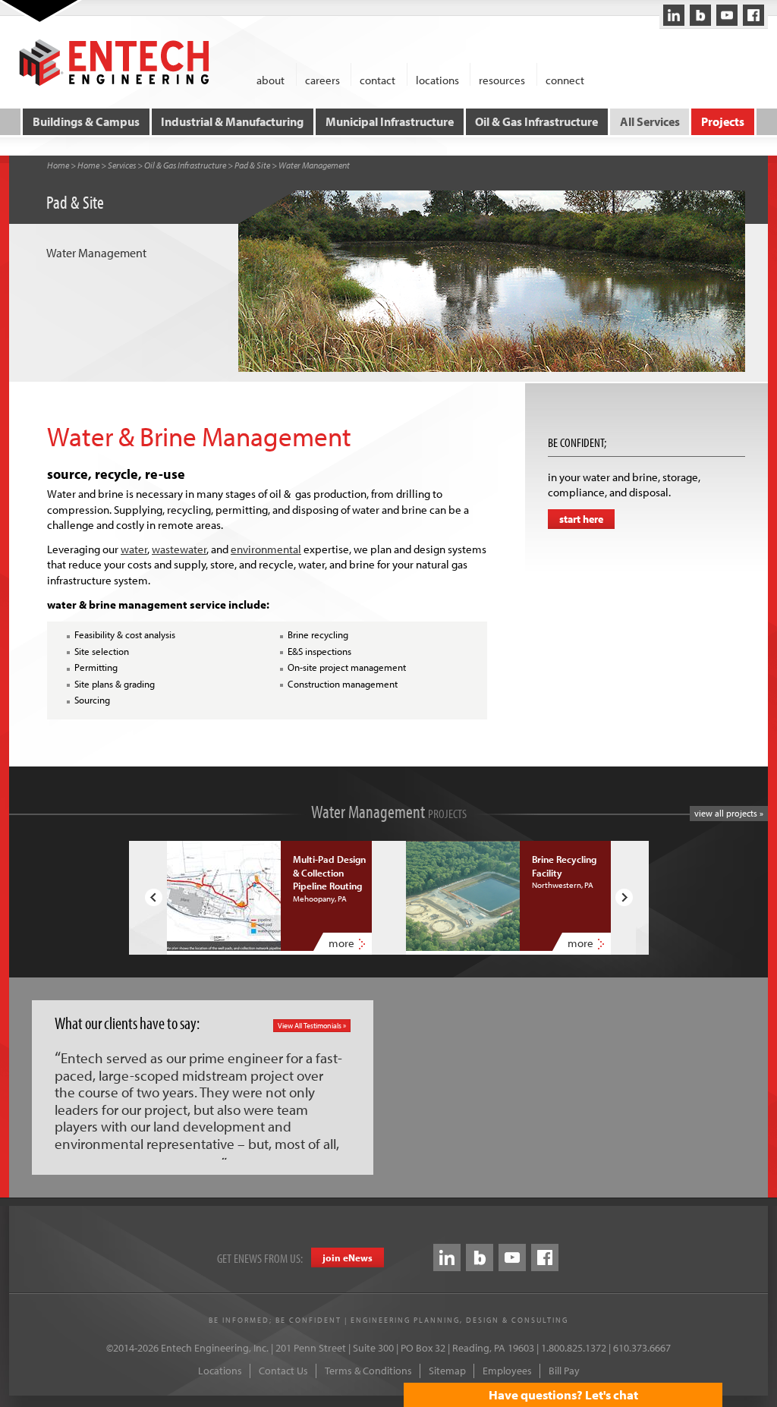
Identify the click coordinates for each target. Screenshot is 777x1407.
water (134, 549)
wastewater (179, 549)
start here (581, 519)
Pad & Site (252, 165)
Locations (220, 1370)
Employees (507, 1370)
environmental (266, 549)
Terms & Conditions (368, 1370)
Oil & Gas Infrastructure (536, 121)
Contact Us (283, 1370)
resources (502, 79)
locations (437, 79)
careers (322, 79)
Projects (722, 121)
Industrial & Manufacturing (232, 121)
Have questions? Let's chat (563, 1394)
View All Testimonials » (312, 1026)
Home (58, 165)
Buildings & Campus (86, 121)
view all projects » (728, 813)
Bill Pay (564, 1370)
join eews (347, 1257)
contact (377, 79)
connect (565, 79)
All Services (650, 121)
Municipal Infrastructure (390, 121)
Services (122, 165)
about (270, 79)
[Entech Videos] (727, 15)
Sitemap (447, 1370)
